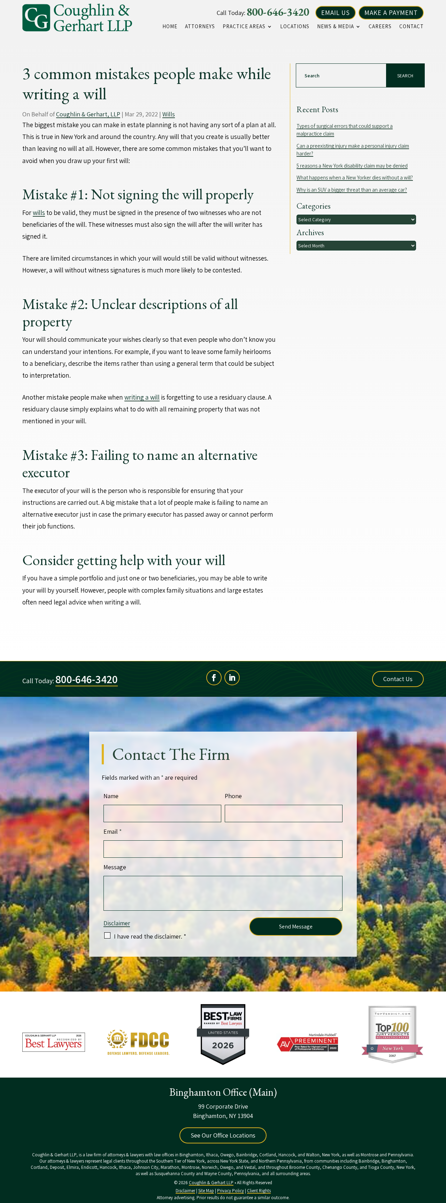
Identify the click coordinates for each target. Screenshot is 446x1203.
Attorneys (200, 26)
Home (169, 26)
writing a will (142, 397)
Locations (294, 26)
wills (39, 212)
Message (114, 867)
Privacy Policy (230, 1191)
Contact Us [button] (398, 679)
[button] (439, 1152)
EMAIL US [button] (335, 12)
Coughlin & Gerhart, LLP (88, 114)
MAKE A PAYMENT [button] (391, 12)
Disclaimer (116, 923)
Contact (411, 26)
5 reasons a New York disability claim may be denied (352, 165)
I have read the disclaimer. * (150, 936)
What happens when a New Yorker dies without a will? (355, 177)
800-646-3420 (277, 12)
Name (110, 796)
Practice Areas (244, 26)
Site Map (206, 1191)
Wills (168, 114)
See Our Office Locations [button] (223, 1135)
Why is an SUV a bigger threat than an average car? (352, 189)
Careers (380, 26)
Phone (233, 796)
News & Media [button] (335, 26)
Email (112, 831)
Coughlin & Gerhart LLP (211, 1183)
